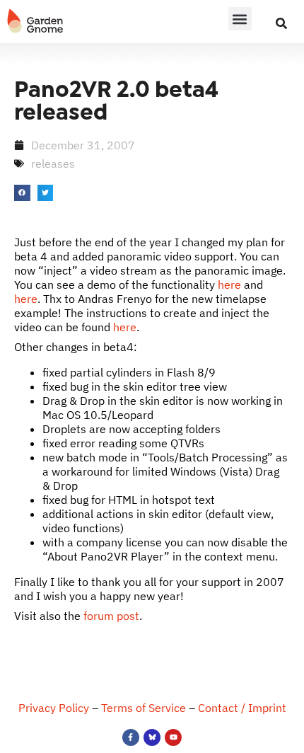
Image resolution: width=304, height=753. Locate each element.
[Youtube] (173, 737)
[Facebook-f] (130, 737)
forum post (111, 616)
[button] (240, 18)
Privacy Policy (53, 708)
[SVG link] (35, 21)
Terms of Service (143, 708)
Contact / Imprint (242, 708)
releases (53, 163)
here (229, 284)
